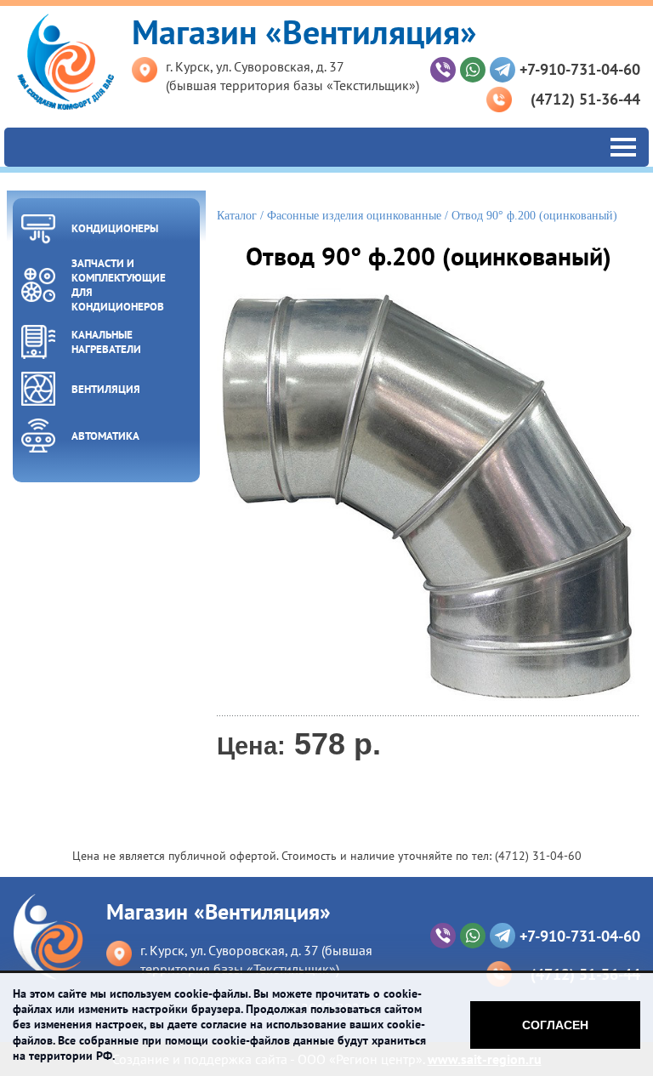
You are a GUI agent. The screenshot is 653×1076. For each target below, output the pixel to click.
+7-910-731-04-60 (580, 69)
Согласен (555, 1025)
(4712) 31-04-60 (538, 855)
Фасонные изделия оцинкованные (354, 215)
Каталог (237, 215)
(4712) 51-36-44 (585, 99)
